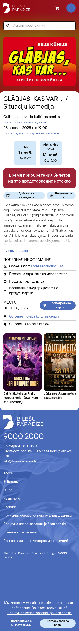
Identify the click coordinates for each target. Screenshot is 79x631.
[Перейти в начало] (23, 422)
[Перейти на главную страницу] (16, 8)
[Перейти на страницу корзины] (52, 8)
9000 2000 (23, 437)
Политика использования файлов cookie (34, 524)
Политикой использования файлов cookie (39, 613)
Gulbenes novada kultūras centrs (34, 316)
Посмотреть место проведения (24, 122)
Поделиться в (63, 195)
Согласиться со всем (58, 623)
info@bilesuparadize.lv (20, 461)
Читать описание (16, 251)
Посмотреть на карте (60, 305)
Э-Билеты (11, 481)
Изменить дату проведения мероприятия (31, 133)
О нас (7, 490)
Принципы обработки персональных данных (37, 515)
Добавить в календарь (27, 195)
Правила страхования (20, 532)
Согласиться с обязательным (21, 623)
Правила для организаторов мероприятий (35, 541)
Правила (9, 507)
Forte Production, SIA (47, 266)
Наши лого (11, 498)
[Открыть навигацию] (71, 8)
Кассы (8, 473)
